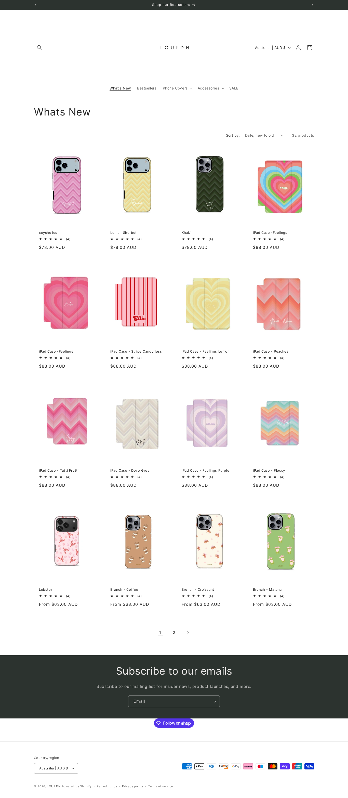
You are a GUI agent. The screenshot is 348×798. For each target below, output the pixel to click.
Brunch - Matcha (267, 589)
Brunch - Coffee (124, 589)
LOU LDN (54, 786)
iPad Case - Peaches (270, 351)
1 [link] (160, 632)
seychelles (48, 232)
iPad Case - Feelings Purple (205, 470)
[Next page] (187, 632)
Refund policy (107, 786)
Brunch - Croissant (198, 589)
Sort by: (233, 135)
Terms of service (160, 786)
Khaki (186, 232)
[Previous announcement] (35, 5)
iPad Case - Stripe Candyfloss (136, 351)
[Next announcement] (312, 5)
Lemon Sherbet (123, 232)
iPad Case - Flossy (269, 470)
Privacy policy (132, 786)
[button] (39, 47)
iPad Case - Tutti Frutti (58, 470)
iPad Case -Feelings (270, 232)
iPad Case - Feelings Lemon (206, 351)
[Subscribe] (214, 701)
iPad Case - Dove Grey (130, 470)
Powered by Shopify (76, 786)
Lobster (45, 589)
